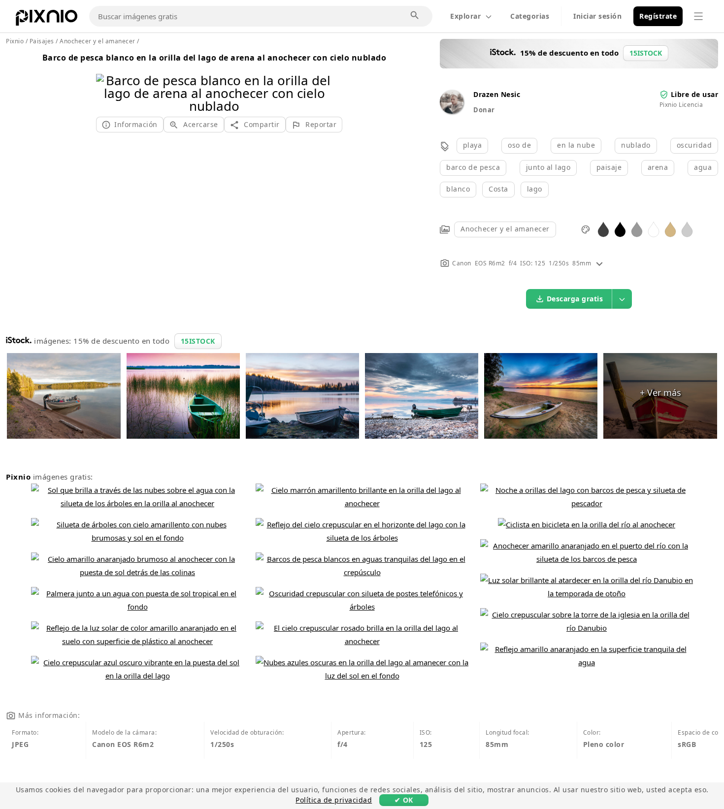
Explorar (465, 16)
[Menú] (698, 16)
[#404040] (603, 229)
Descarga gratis (575, 298)
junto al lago (548, 167)
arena (658, 167)
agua (703, 167)
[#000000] (620, 229)
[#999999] (636, 229)
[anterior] (107, 80)
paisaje (609, 167)
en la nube (576, 145)
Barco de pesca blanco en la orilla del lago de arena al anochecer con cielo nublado (214, 57)
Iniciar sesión (597, 16)
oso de (519, 145)
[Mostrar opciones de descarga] (622, 299)
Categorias (529, 16)
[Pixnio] (46, 20)
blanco (458, 189)
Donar (484, 109)
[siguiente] (321, 80)
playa (472, 145)
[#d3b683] (670, 229)
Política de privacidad (334, 800)
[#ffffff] (653, 229)
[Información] (599, 263)
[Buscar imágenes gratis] (415, 15)
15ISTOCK (198, 341)
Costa (498, 189)
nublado (636, 145)
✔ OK (404, 800)
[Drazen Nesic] (451, 111)
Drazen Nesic (496, 94)
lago (534, 189)
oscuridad (694, 145)
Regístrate (658, 16)
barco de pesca (473, 167)
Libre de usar (695, 94)
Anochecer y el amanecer (505, 228)
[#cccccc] (687, 229)
